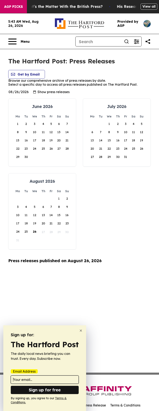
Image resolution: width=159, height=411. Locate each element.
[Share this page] (148, 41)
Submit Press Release (89, 405)
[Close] (81, 331)
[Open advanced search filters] (136, 41)
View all (148, 6)
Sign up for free (45, 389)
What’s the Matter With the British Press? (63, 6)
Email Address (24, 371)
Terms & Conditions (125, 405)
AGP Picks (13, 7)
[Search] (126, 41)
